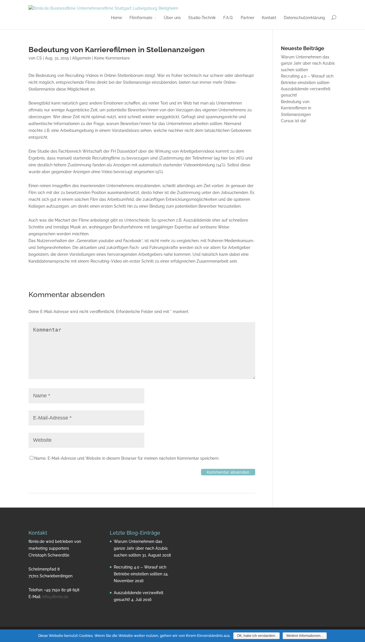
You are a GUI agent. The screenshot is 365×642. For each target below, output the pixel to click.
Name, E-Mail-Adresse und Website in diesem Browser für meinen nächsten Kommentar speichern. (126, 458)
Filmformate (140, 17)
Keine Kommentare (112, 58)
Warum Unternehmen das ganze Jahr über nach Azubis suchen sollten (308, 63)
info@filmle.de (55, 596)
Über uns (172, 17)
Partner (247, 17)
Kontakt (269, 17)
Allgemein (81, 58)
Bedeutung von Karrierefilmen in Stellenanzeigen (296, 108)
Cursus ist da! (293, 120)
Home (116, 17)
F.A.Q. (228, 17)
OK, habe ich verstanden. (256, 636)
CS (39, 58)
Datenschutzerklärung (304, 17)
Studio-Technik (202, 17)
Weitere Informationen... (304, 636)
